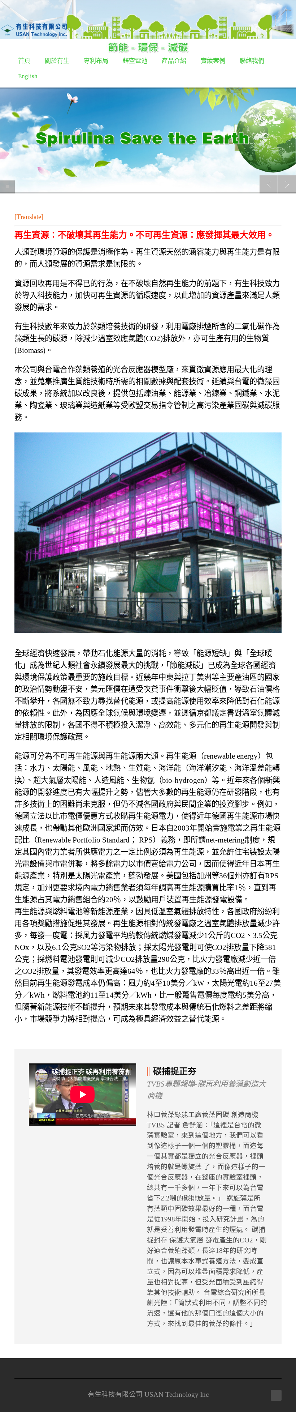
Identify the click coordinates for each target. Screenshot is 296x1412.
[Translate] (28, 217)
